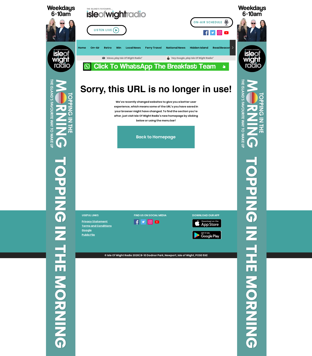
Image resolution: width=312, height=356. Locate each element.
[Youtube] (226, 32)
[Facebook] (205, 32)
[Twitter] (212, 32)
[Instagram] (219, 32)
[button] (95, 47)
